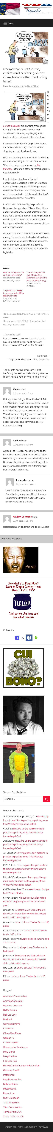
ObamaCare (35, 321)
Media (25, 314)
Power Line (8, 1093)
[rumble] (35, 637)
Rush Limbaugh (11, 1098)
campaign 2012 (14, 321)
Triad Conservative (12, 1107)
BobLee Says (10, 1015)
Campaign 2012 (14, 314)
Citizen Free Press (12, 1033)
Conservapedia (10, 1042)
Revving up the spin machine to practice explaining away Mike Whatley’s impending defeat (26, 820)
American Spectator (13, 1001)
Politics (6, 317)
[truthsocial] (17, 637)
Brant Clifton (33, 86)
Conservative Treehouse (15, 1047)
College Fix (8, 1038)
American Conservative (15, 996)
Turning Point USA (12, 1112)
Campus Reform (11, 1024)
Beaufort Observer (12, 1005)
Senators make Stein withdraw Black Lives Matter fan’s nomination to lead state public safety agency (24, 914)
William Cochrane (22, 517)
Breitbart (7, 1019)
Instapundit (8, 1075)
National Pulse (10, 1084)
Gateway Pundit (11, 1070)
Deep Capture (10, 1056)
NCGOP (32, 314)
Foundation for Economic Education (21, 1065)
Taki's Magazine (11, 1102)
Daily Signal (9, 1052)
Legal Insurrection (12, 1079)
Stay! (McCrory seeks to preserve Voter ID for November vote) (13, 293)
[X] (22, 637)
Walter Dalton (18, 324)
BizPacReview (10, 1010)
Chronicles (8, 1028)
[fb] (29, 638)
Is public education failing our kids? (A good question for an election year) (24, 902)
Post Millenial (9, 1088)
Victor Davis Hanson (13, 1116)
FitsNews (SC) (10, 1061)
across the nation (11, 126)
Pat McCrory (42, 314)
